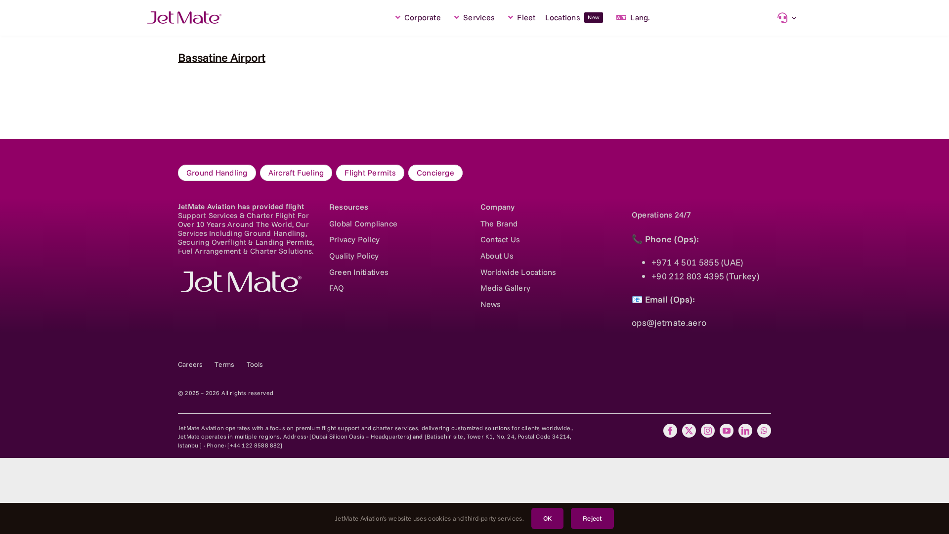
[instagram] (708, 431)
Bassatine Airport (221, 57)
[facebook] (670, 431)
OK (547, 518)
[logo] (240, 275)
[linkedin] (745, 431)
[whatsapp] (764, 431)
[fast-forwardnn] (184, 15)
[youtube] (726, 431)
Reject (592, 518)
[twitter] (689, 431)
